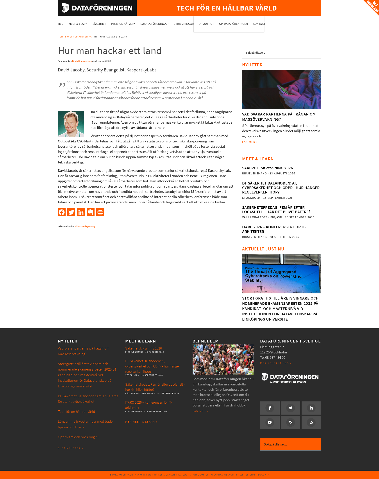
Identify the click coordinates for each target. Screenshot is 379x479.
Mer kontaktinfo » (275, 363)
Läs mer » (250, 142)
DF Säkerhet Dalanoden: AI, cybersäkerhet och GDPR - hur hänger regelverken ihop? (281, 187)
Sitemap (251, 474)
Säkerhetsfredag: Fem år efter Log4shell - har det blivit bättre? (276, 210)
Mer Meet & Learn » (141, 422)
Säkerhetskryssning (85, 226)
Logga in (263, 474)
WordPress (155, 474)
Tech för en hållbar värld (76, 411)
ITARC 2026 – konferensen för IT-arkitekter (274, 229)
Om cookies (201, 474)
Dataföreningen (97, 8)
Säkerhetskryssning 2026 (267, 168)
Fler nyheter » (70, 448)
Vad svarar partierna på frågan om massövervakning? (279, 116)
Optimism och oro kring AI (78, 437)
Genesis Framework (178, 474)
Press (240, 474)
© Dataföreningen (121, 474)
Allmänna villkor (222, 474)
